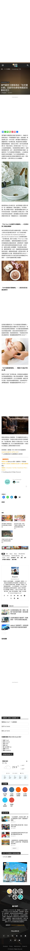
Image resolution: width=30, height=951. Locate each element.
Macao (11, 553)
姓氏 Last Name (6, 731)
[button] (2, 65)
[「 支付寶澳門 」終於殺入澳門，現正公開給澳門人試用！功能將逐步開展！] (6, 819)
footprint (3, 470)
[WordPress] (15, 598)
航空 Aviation (6, 742)
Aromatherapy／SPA (16, 69)
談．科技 (3, 629)
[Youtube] (18, 598)
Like (5, 787)
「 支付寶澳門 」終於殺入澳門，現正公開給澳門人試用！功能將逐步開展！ (19, 818)
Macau (15, 553)
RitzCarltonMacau (6, 555)
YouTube (14, 467)
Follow (12, 787)
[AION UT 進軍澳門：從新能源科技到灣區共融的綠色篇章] (6, 627)
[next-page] (5, 633)
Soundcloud (20, 467)
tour (22, 555)
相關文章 (5, 606)
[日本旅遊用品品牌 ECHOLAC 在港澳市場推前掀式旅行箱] (6, 834)
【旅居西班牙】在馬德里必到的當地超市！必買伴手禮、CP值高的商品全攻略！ (19, 842)
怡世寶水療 (13, 557)
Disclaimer (5, 946)
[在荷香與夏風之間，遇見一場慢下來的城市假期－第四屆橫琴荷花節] (6, 612)
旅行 (18, 557)
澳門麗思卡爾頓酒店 (6, 559)
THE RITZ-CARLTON (15, 555)
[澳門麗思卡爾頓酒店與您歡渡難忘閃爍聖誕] (7, 518)
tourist (3, 557)
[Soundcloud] (21, 596)
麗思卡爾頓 (14, 559)
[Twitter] (11, 598)
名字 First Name (6, 726)
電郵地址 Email (10, 722)
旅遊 (21, 557)
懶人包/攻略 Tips (7, 747)
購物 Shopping (7, 750)
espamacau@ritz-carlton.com (10, 452)
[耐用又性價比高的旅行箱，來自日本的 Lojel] (6, 827)
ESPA (7, 553)
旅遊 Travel (6, 740)
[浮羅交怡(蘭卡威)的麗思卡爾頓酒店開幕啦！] (7, 533)
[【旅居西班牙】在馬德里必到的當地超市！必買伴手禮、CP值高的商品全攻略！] (6, 842)
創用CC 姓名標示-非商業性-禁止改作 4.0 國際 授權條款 (15, 463)
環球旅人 (4, 467)
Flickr (25, 467)
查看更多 (14, 848)
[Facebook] (5, 596)
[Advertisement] (15, 16)
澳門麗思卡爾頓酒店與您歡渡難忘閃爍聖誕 (7, 525)
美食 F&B (5, 745)
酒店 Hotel (5, 743)
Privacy (11, 946)
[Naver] (18, 596)
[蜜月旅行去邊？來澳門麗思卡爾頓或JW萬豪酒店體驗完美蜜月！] (19, 518)
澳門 (25, 557)
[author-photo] (15, 574)
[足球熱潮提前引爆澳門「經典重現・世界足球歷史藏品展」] (6, 619)
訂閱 (12, 798)
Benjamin (4, 92)
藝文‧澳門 (4, 613)
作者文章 (11, 606)
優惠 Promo (6, 748)
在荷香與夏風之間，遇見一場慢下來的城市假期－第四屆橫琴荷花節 (19, 612)
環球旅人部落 (5, 461)
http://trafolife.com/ (15, 579)
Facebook (9, 467)
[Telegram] (25, 596)
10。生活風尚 (7, 69)
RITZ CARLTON (22, 553)
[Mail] (15, 596)
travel (8, 557)
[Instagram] (11, 596)
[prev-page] (3, 633)
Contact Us (24, 946)
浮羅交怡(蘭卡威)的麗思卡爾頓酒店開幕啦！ (7, 541)
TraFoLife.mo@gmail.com (17, 925)
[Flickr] (8, 596)
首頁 (2, 69)
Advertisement (17, 946)
